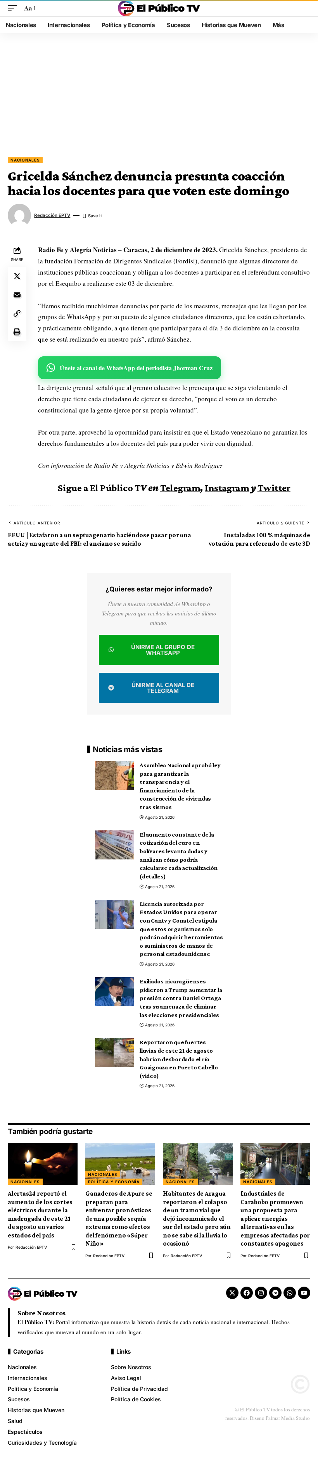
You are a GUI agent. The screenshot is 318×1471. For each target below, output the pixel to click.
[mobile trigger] (14, 8)
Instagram (227, 487)
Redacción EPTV (52, 215)
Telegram (180, 487)
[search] (304, 8)
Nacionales (25, 160)
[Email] (17, 294)
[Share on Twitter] (17, 276)
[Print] (17, 332)
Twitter (274, 487)
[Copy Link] (17, 313)
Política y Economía (114, 1181)
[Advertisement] (159, 99)
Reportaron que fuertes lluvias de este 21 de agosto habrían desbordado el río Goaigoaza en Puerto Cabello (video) (179, 1059)
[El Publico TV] (159, 8)
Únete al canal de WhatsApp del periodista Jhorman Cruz (136, 367)
